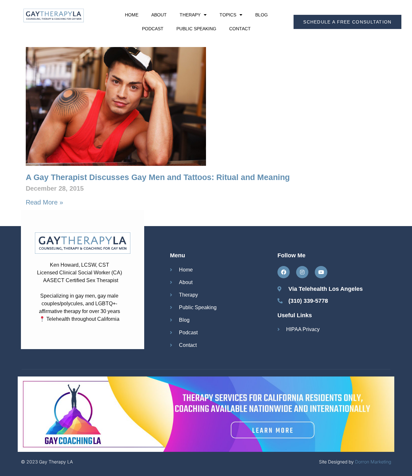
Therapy (190, 14)
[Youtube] (321, 272)
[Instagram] (302, 272)
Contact (240, 28)
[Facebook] (283, 272)
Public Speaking (196, 28)
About (159, 14)
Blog (261, 14)
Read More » (44, 202)
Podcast (153, 28)
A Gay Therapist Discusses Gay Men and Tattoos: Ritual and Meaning (158, 177)
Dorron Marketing (373, 461)
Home (131, 14)
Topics (228, 14)
